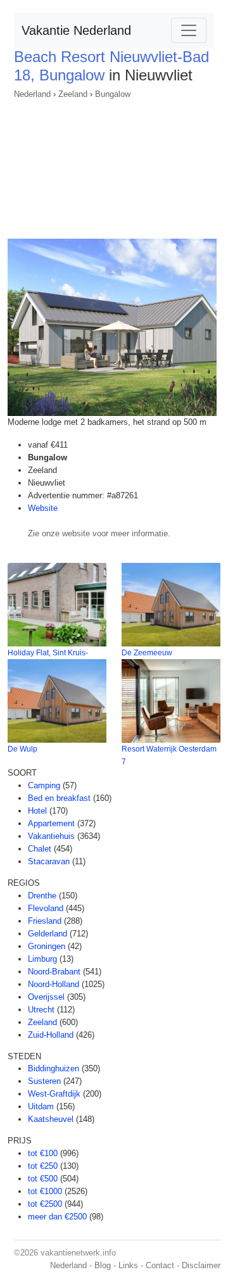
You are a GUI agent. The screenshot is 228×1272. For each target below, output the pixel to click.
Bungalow (112, 94)
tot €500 (43, 1178)
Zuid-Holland (50, 1035)
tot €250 (43, 1166)
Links (128, 1265)
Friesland (44, 921)
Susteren (44, 1081)
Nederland (32, 94)
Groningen (46, 946)
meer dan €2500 (57, 1216)
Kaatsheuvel (50, 1119)
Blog (102, 1265)
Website (43, 508)
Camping (44, 785)
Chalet (39, 848)
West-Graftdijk (54, 1094)
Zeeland (72, 94)
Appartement (51, 823)
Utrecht (41, 1009)
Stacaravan (49, 861)
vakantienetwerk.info (78, 1252)
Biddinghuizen (53, 1068)
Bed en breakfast (59, 798)
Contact (160, 1265)
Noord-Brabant (54, 971)
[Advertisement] (114, 165)
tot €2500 (45, 1204)
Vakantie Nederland (76, 30)
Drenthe (42, 895)
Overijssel (46, 997)
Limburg (42, 959)
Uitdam (41, 1106)
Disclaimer (201, 1265)
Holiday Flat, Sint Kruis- (48, 652)
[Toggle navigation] (188, 30)
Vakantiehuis (51, 836)
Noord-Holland (53, 984)
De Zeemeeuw (147, 652)
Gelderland (47, 933)
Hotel (37, 810)
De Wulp (22, 749)
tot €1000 (45, 1191)
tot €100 (43, 1153)
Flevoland (45, 908)
